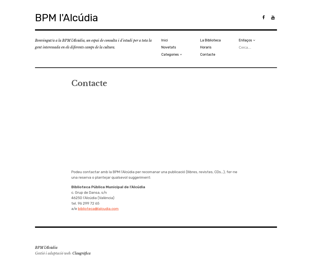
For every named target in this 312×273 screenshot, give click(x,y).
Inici (164, 40)
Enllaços (245, 40)
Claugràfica (81, 253)
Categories (170, 54)
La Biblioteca (210, 40)
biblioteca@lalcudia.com (98, 209)
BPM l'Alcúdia (66, 18)
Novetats (168, 47)
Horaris (205, 47)
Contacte (207, 54)
